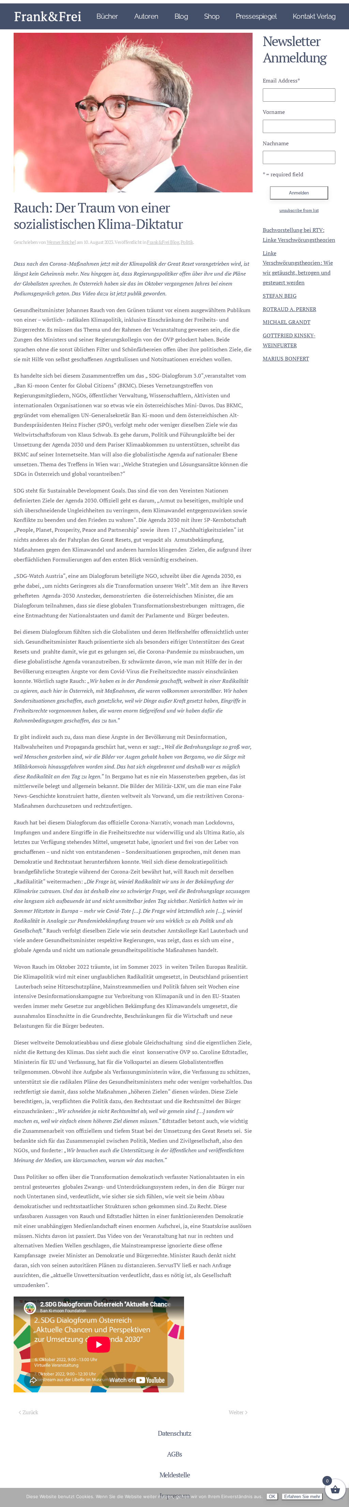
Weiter (236, 1412)
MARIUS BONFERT (286, 358)
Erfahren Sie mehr (302, 1496)
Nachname (276, 143)
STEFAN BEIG (280, 295)
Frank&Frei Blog (163, 242)
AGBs (174, 1454)
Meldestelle (175, 1474)
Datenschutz (174, 1433)
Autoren (146, 16)
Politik (187, 242)
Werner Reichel (61, 242)
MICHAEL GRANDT (286, 322)
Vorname (274, 112)
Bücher (107, 16)
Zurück (30, 1412)
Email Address (281, 80)
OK (272, 1496)
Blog (181, 16)
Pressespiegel (256, 16)
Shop (211, 16)
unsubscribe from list (299, 210)
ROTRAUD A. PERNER (289, 309)
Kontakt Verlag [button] (314, 16)
